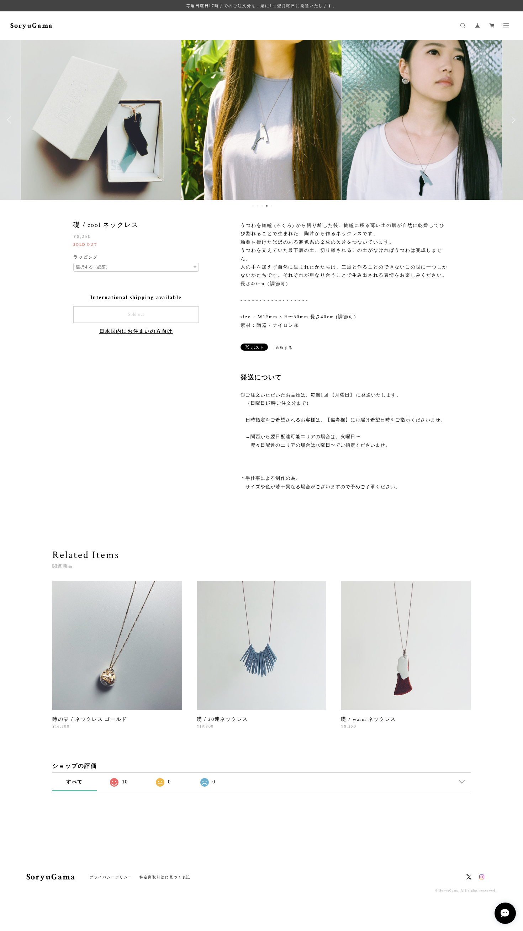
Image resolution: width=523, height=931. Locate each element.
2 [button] (257, 206)
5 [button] (271, 206)
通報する (284, 348)
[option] (101, 120)
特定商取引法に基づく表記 (164, 877)
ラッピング (85, 257)
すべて (74, 781)
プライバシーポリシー (111, 877)
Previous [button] (10, 119)
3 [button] (262, 206)
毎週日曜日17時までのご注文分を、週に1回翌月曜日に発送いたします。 (261, 6)
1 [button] (253, 206)
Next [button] (512, 119)
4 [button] (267, 206)
